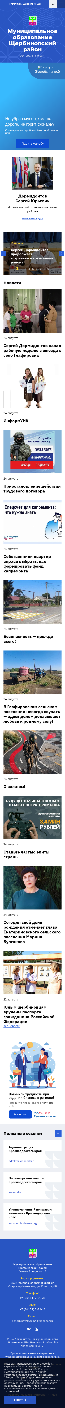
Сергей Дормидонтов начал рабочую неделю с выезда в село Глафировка (32, 350)
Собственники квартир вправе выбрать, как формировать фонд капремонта (27, 563)
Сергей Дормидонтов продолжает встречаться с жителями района (32, 256)
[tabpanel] (32, 253)
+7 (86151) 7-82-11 (33, 1309)
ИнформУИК (15, 420)
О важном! (14, 786)
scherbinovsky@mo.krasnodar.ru (32, 1321)
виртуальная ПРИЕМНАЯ (25, 4)
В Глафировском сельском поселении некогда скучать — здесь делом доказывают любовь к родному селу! (31, 714)
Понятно (20, 1399)
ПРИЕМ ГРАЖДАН (32, 218)
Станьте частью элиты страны (26, 854)
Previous (3, 253)
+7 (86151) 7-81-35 (33, 1297)
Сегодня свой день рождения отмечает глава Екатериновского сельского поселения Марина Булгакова (32, 932)
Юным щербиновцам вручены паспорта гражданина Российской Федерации (29, 1014)
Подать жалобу (32, 143)
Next (61, 253)
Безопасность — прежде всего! (28, 639)
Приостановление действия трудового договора (32, 488)
